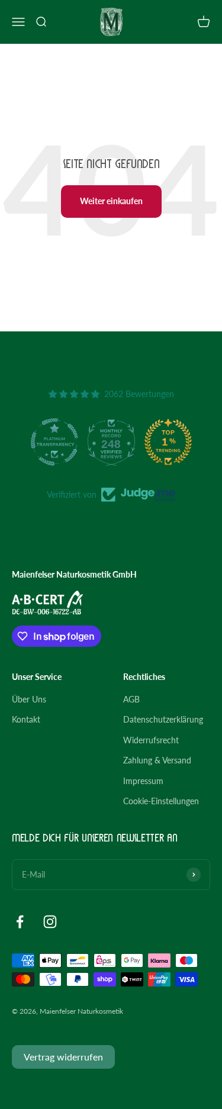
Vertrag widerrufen (63, 1056)
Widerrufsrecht (151, 740)
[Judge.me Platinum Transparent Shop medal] (54, 442)
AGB (131, 699)
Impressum (143, 781)
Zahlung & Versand (157, 760)
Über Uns (29, 699)
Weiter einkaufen (111, 201)
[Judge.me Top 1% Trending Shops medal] (168, 442)
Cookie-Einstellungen (161, 801)
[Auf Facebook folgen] (20, 922)
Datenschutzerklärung (163, 719)
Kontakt (26, 719)
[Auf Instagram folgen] (50, 922)
